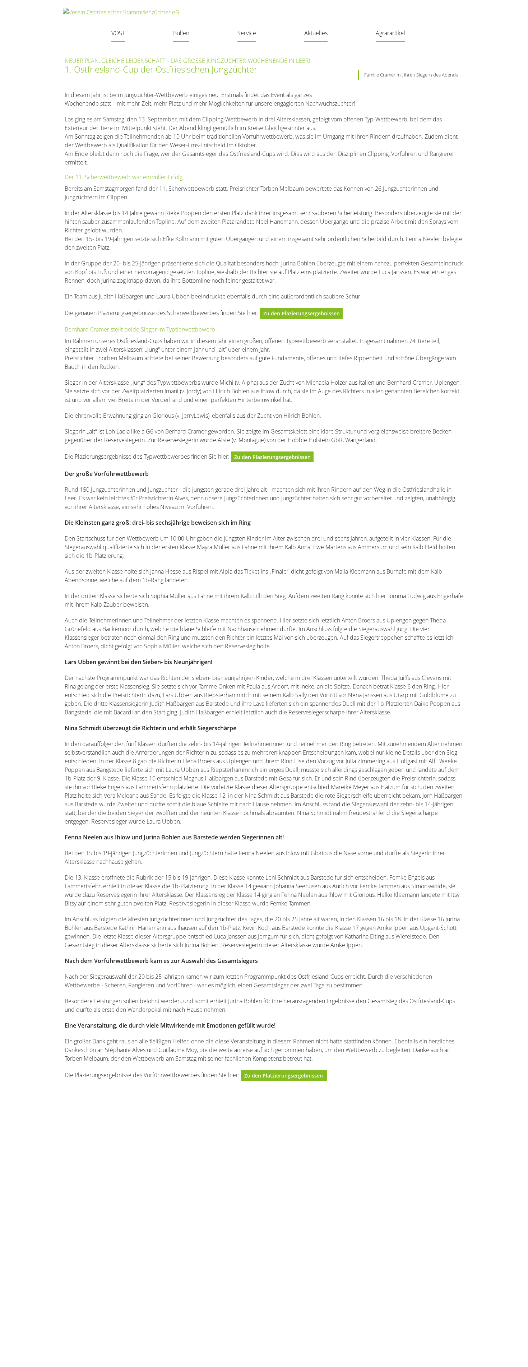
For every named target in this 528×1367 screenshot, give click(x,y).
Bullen (181, 33)
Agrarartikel (390, 33)
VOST (118, 33)
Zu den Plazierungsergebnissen (301, 313)
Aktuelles (316, 33)
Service (246, 33)
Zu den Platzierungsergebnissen (284, 1075)
